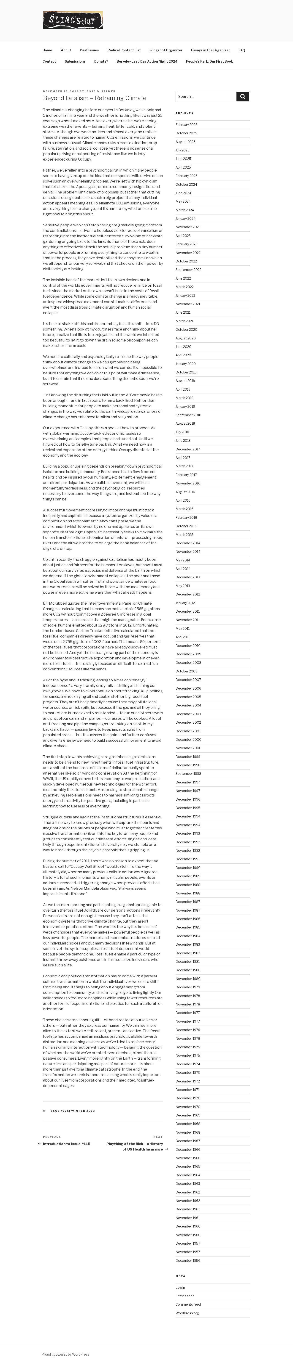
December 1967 (188, 1141)
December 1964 (188, 1175)
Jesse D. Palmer (100, 91)
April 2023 (183, 236)
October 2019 (186, 372)
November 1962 (188, 1201)
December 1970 (188, 1098)
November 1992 (188, 850)
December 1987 (188, 902)
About (66, 50)
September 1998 (188, 773)
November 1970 (188, 1107)
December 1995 (188, 808)
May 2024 (183, 201)
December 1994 (188, 816)
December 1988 (188, 885)
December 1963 (188, 1183)
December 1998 (188, 765)
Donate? (101, 61)
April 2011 (183, 637)
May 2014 (183, 560)
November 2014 (188, 551)
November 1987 (188, 910)
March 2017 (184, 466)
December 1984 (188, 936)
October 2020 (186, 329)
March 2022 (185, 287)
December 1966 (188, 1149)
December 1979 (188, 987)
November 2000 (188, 748)
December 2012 (188, 594)
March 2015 (184, 535)
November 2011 (188, 620)
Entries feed (185, 1296)
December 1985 (188, 927)
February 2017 (186, 475)
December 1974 (188, 1064)
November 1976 (188, 1038)
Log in (180, 1287)
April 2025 (183, 167)
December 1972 (188, 1081)
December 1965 (188, 1166)
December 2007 (188, 680)
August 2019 (185, 381)
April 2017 (183, 458)
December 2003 (188, 714)
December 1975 (188, 1047)
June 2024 (183, 193)
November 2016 (188, 483)
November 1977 (188, 1021)
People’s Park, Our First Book (209, 61)
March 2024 (185, 210)
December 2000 (188, 739)
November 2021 (188, 304)
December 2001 (188, 731)
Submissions (75, 61)
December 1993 (188, 833)
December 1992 (188, 842)
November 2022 (188, 253)
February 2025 (187, 176)
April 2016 (183, 500)
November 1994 (188, 825)
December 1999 (188, 757)
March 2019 (184, 398)
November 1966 (188, 1158)
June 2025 (183, 159)
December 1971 (187, 1090)
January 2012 (185, 603)
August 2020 (186, 338)
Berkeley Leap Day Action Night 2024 (147, 61)
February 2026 (187, 125)
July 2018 (182, 432)
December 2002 (188, 722)
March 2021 (184, 321)
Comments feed (188, 1304)
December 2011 (188, 611)
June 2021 (183, 312)
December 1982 (188, 953)
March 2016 (184, 509)
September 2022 (188, 270)
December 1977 (188, 1013)
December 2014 (188, 543)
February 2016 (186, 517)
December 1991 (188, 859)
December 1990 (188, 868)
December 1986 (188, 919)
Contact (49, 61)
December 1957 (188, 1243)
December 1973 (188, 1072)
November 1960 (188, 1235)
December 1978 (188, 996)
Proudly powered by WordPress (66, 1354)
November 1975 (188, 1055)
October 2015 (186, 526)
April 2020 (183, 355)
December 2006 (188, 688)
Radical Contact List (124, 50)
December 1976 (188, 1030)
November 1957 (188, 1252)
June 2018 (183, 440)
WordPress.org (187, 1313)
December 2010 (188, 646)
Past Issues (89, 50)
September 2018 (188, 415)
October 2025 (186, 133)
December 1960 (188, 1226)
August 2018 (185, 423)
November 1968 (188, 1132)
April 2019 (183, 389)
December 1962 (188, 1192)
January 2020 (186, 364)
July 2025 (183, 150)
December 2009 (188, 654)
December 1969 (188, 1115)
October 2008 (187, 671)
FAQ (242, 50)
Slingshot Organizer (165, 50)
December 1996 (188, 799)
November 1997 (188, 791)
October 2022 (186, 261)
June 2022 (183, 278)
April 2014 (183, 569)
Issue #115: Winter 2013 (72, 1110)
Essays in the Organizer (210, 50)
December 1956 (188, 1260)
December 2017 (188, 449)
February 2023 (186, 244)
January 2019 (185, 406)
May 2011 (183, 628)
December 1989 (188, 876)
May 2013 (183, 586)
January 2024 (185, 218)
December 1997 (188, 782)
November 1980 (188, 979)
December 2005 (188, 697)
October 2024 (186, 184)
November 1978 (188, 1004)
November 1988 (188, 893)
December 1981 (188, 961)
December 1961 (188, 1209)
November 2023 (188, 227)
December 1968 (188, 1124)
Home (47, 50)
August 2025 (185, 142)
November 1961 (188, 1218)
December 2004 (188, 705)
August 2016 (185, 492)
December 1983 (188, 944)
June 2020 (183, 347)
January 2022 (185, 295)
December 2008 (188, 662)
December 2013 (188, 577)
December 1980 (188, 970)
